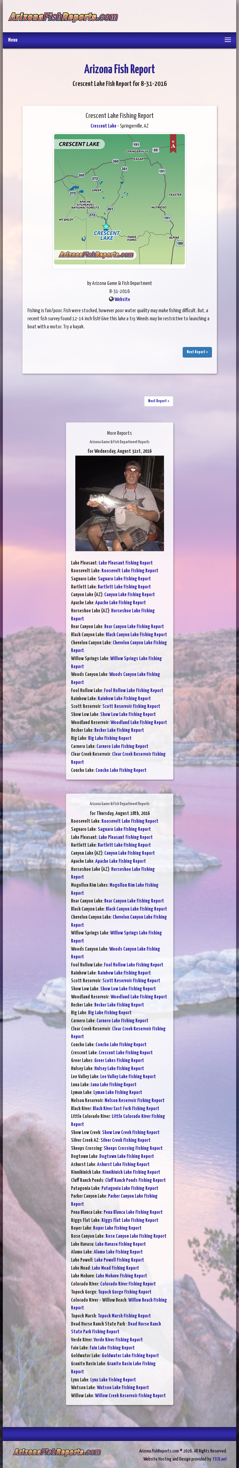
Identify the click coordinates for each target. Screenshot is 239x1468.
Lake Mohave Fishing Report (121, 1276)
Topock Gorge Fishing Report (125, 1292)
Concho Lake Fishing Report (121, 770)
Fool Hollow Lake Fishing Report (133, 690)
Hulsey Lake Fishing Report (119, 1068)
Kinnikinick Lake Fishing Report (131, 1172)
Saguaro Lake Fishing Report (124, 579)
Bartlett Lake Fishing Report (124, 587)
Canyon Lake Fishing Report (129, 594)
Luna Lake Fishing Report (114, 1084)
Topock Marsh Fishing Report (124, 1316)
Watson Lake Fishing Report (123, 1387)
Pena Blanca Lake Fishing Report (133, 1212)
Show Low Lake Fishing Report (128, 714)
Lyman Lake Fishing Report (117, 1092)
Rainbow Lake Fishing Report (124, 698)
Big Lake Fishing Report (110, 738)
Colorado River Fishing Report (128, 1284)
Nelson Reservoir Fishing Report (135, 1100)
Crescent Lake (103, 126)
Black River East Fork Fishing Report (126, 1108)
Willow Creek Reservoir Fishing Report (130, 1395)
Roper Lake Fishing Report (117, 1228)
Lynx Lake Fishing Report (113, 1380)
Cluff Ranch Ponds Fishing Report (135, 1180)
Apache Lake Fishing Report (120, 603)
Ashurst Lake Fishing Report (123, 1164)
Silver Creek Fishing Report (126, 1140)
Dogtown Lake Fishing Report (126, 1156)
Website (122, 299)
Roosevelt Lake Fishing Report (129, 571)
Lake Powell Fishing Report (119, 1260)
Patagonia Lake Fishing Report (129, 1188)
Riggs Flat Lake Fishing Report (129, 1220)
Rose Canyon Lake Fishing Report (135, 1236)
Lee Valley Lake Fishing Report (128, 1076)
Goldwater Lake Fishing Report (130, 1355)
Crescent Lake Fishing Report (126, 1053)
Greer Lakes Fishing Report (119, 1060)
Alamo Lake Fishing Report (118, 1252)
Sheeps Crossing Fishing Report (133, 1148)
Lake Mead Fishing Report (115, 1268)
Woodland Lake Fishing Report (138, 722)
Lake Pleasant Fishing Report (126, 563)
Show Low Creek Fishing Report (131, 1132)
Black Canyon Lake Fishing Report (136, 634)
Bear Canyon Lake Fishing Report (134, 626)
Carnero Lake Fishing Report (122, 746)
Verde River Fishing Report (118, 1340)
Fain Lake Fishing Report (112, 1348)
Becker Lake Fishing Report (119, 730)
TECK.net (219, 1459)
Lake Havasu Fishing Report (120, 1244)
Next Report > (197, 352)
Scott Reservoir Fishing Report (131, 706)
